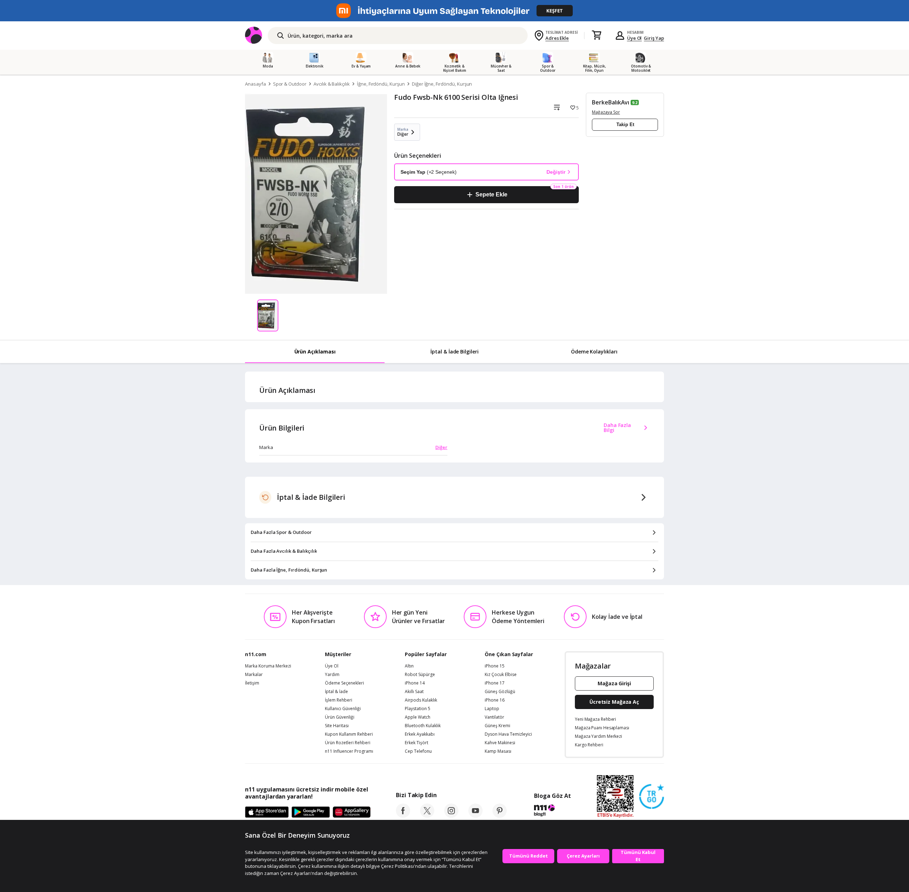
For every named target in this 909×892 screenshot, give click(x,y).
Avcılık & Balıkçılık (332, 84)
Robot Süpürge (420, 674)
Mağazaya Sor (606, 112)
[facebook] (403, 816)
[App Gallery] (352, 812)
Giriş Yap (654, 38)
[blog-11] (552, 811)
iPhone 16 (495, 700)
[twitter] (427, 816)
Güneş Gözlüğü (500, 691)
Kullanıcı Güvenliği (343, 709)
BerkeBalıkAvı (610, 102)
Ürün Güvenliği (339, 717)
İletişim (252, 683)
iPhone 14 (415, 683)
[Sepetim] (596, 35)
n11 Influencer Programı (349, 751)
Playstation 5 (417, 709)
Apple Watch (417, 717)
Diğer (441, 447)
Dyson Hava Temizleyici (508, 734)
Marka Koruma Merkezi (268, 666)
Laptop (492, 709)
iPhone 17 (495, 683)
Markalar (254, 674)
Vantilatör (494, 717)
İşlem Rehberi (338, 700)
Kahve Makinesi (500, 743)
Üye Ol (634, 38)
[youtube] (475, 816)
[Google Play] (311, 812)
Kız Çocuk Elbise (501, 674)
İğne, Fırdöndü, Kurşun (381, 84)
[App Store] (267, 812)
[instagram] (451, 816)
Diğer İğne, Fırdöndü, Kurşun (442, 84)
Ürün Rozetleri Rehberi (347, 743)
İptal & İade (336, 691)
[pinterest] (499, 816)
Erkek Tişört (416, 743)
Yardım (332, 674)
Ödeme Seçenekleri (344, 683)
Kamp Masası (498, 751)
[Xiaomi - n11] (454, 10)
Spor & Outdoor (289, 84)
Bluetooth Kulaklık (423, 726)
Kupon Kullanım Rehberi (349, 734)
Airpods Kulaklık (421, 700)
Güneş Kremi (497, 726)
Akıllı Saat (414, 691)
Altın (409, 666)
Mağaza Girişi (614, 683)
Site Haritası (337, 726)
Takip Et (625, 124)
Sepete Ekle (491, 194)
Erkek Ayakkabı (420, 734)
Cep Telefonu (418, 751)
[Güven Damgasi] (651, 797)
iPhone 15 (495, 666)
